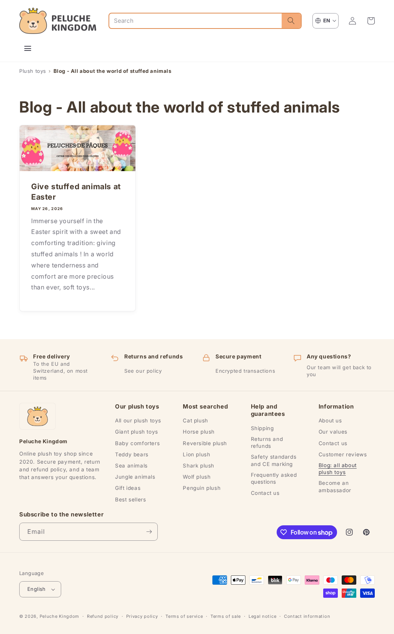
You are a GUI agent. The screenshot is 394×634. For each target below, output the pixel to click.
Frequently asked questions (274, 478)
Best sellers (130, 499)
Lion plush (196, 454)
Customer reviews (343, 454)
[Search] (291, 20)
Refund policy (103, 616)
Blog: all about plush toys (338, 468)
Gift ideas (127, 488)
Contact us (265, 493)
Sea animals (131, 465)
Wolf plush (196, 477)
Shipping (262, 428)
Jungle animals (135, 477)
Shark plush (198, 465)
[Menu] (27, 48)
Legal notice (262, 616)
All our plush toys (138, 420)
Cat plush (195, 420)
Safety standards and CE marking (274, 460)
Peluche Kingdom (60, 616)
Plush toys (32, 71)
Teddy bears (132, 454)
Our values (333, 432)
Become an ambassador (335, 486)
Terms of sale (225, 616)
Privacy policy (142, 616)
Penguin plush (201, 488)
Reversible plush (205, 443)
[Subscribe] (148, 532)
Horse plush (199, 432)
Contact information (307, 616)
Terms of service (184, 616)
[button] (370, 20)
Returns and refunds (267, 442)
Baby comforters (137, 443)
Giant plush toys (136, 432)
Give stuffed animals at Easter (76, 192)
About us (330, 420)
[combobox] (195, 20)
